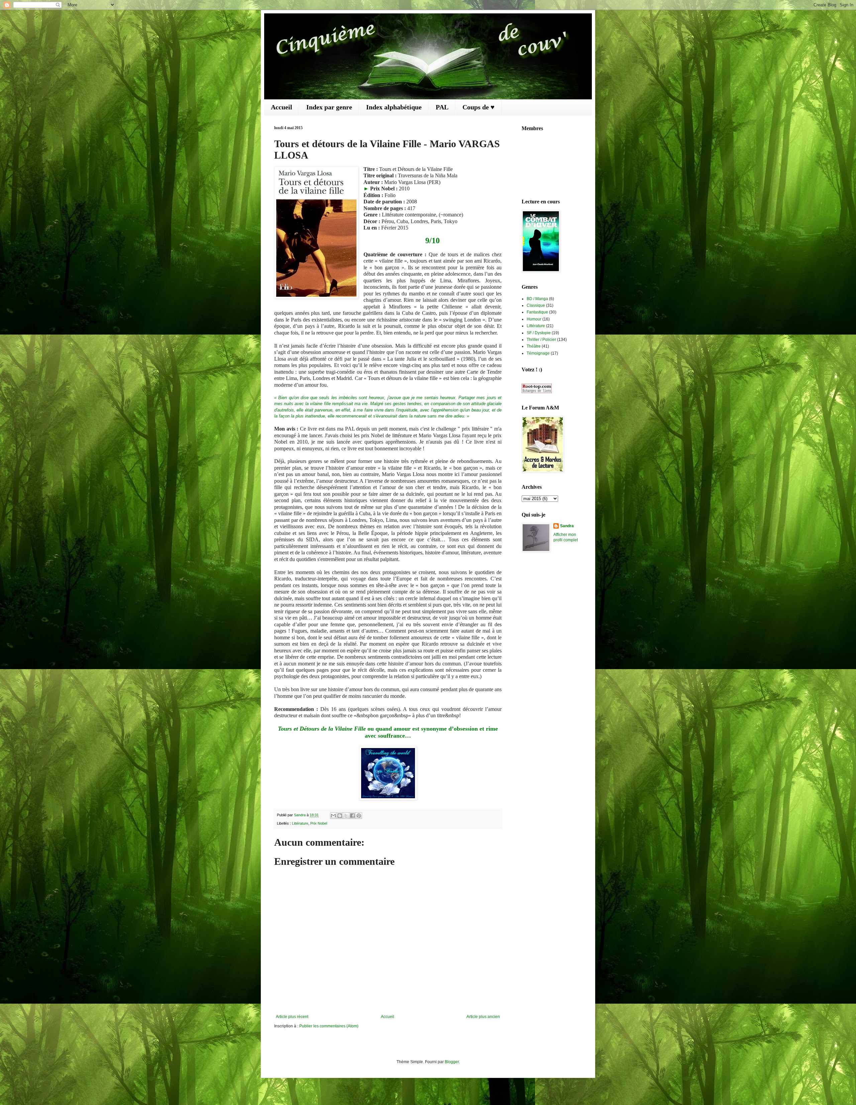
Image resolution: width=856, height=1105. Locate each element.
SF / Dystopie (539, 333)
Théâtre (534, 346)
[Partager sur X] (346, 815)
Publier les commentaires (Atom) (328, 1026)
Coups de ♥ (478, 107)
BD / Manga (537, 298)
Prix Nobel (318, 823)
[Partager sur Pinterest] (358, 815)
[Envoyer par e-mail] (333, 815)
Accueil (281, 107)
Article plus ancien (483, 1016)
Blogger (452, 1062)
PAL (442, 107)
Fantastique (537, 312)
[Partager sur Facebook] (352, 815)
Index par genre (329, 107)
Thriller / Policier (541, 339)
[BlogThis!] (339, 815)
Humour (534, 319)
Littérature (300, 823)
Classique (536, 305)
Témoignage (538, 353)
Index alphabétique (394, 107)
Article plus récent (292, 1016)
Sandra (567, 526)
